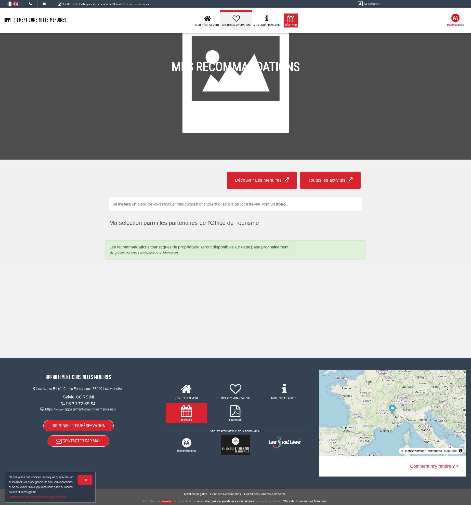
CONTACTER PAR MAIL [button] (81, 440)
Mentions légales (195, 494)
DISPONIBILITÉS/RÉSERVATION (78, 425)
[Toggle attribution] (461, 451)
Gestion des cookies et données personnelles (37, 497)
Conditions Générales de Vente (265, 494)
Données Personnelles (225, 494)
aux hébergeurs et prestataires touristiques (225, 501)
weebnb (166, 501)
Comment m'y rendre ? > (434, 466)
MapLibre (450, 451)
